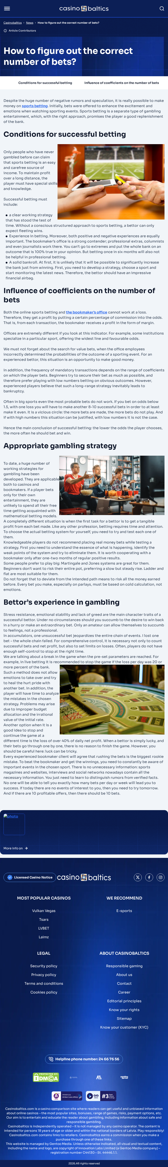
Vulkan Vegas (44, 910)
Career (124, 992)
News (29, 22)
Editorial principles (124, 1001)
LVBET (43, 928)
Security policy (43, 966)
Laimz (44, 937)
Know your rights (124, 1010)
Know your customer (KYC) (124, 1027)
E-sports (124, 910)
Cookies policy (43, 992)
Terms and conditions (43, 983)
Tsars (44, 919)
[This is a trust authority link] (73, 1077)
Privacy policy (43, 974)
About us (124, 974)
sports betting (35, 106)
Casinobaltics (13, 22)
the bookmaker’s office (86, 312)
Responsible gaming (124, 966)
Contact (124, 983)
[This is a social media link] (138, 877)
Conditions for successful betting (45, 83)
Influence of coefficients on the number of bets (121, 83)
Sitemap (124, 1018)
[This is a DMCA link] (46, 1077)
